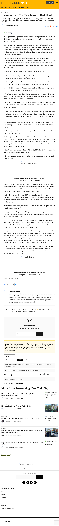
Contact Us (3, 497)
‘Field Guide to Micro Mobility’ (7, 511)
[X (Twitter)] (23, 482)
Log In (48, 3)
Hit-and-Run (4, 416)
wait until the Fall (37, 94)
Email (18, 333)
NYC (6, 7)
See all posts (5, 455)
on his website (32, 302)
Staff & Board (4, 500)
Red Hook (34, 309)
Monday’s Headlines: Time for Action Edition (16, 406)
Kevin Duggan (8, 435)
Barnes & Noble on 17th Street (35, 191)
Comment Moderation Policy (7, 508)
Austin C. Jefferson (10, 398)
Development (4, 12)
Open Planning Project (32, 248)
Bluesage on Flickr (14, 278)
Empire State (12, 7)
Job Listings (4, 514)
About (2, 491)
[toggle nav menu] (57, 3)
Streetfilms (20, 7)
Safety (3, 440)
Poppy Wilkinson (9, 447)
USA (2, 7)
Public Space (26, 309)
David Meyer (8, 409)
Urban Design (32, 311)
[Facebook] (27, 482)
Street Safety (42, 309)
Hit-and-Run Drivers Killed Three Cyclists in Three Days (20, 418)
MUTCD (18, 133)
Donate (27, 7)
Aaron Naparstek (12, 25)
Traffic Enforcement (21, 311)
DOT (20, 309)
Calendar (3, 494)
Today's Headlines (5, 404)
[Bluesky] (31, 482)
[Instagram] (35, 482)
